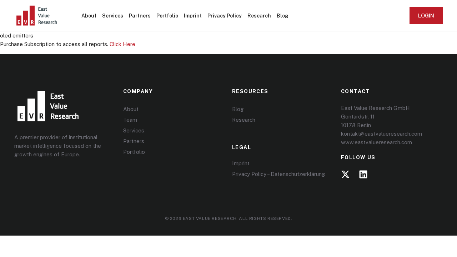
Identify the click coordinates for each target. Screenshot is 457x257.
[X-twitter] (345, 174)
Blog (282, 16)
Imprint (193, 16)
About (88, 16)
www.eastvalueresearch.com (376, 142)
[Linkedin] (363, 174)
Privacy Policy (224, 16)
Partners (140, 16)
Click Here (122, 44)
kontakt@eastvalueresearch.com (381, 134)
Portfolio (167, 16)
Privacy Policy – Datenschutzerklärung (278, 174)
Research (259, 16)
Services (112, 16)
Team (130, 120)
